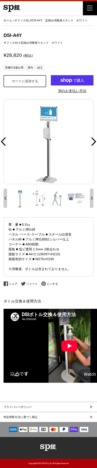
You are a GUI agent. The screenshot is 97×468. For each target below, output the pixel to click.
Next (93, 141)
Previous (3, 141)
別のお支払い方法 (72, 91)
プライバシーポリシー (18, 407)
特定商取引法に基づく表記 (20, 417)
